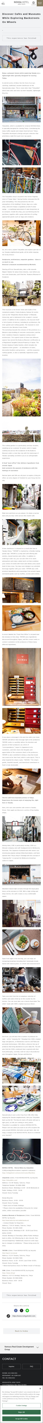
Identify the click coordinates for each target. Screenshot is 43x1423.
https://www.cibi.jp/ (8, 1273)
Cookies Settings (21, 1405)
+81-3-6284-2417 (16, 1375)
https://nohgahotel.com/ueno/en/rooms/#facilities (18, 1173)
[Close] (40, 1388)
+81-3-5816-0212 (10, 1378)
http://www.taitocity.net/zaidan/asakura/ (15, 1220)
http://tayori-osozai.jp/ (9, 1253)
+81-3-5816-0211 (12, 1373)
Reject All (21, 1412)
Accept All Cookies (21, 1419)
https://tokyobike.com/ (9, 1180)
